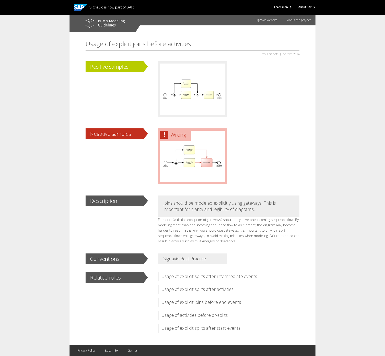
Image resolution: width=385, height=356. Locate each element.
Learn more (281, 7)
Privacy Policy (86, 350)
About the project (299, 20)
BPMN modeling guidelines (105, 23)
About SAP (305, 7)
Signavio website (266, 20)
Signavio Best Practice (184, 259)
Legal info (111, 350)
